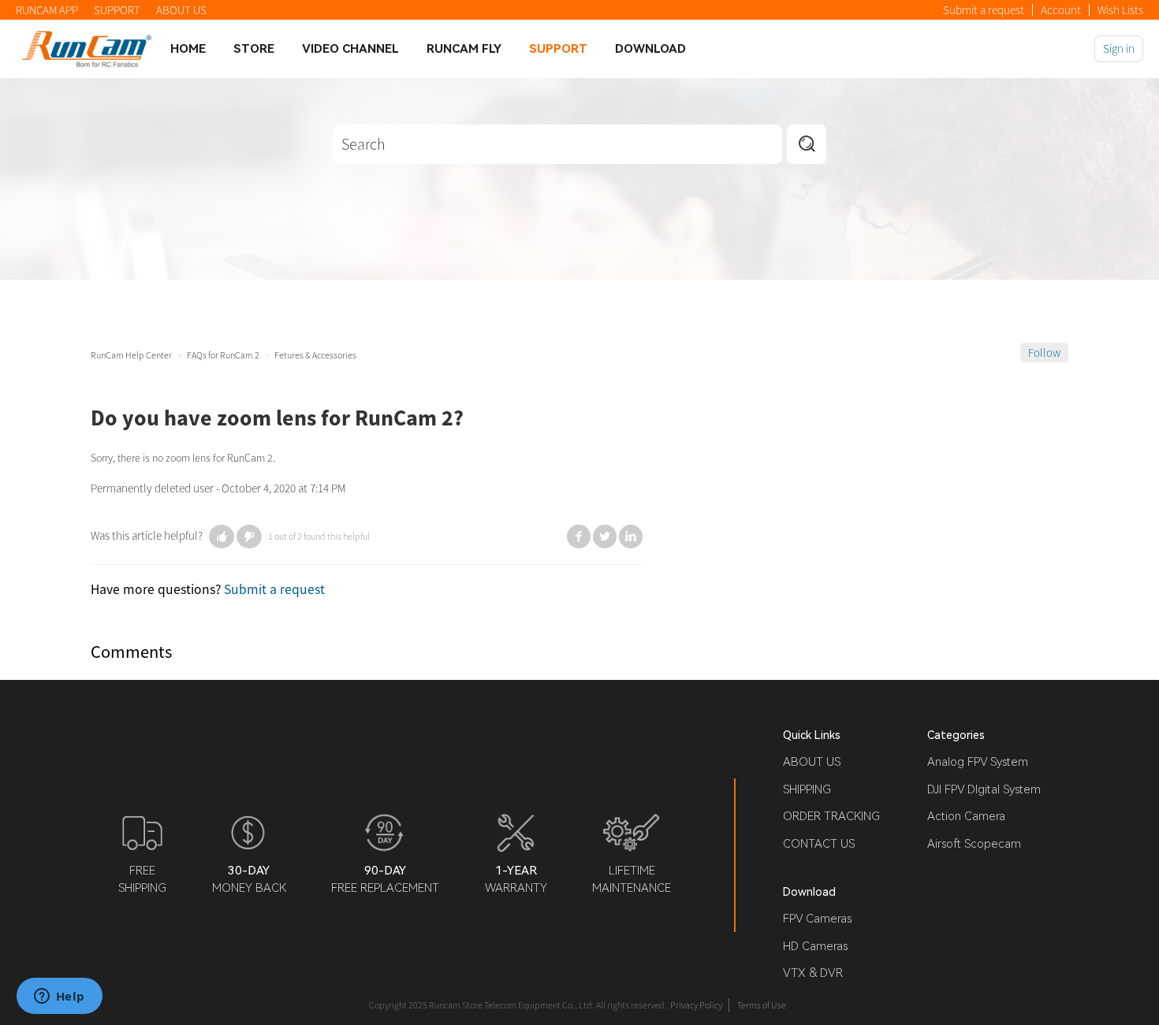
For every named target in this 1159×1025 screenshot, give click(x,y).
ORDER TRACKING (831, 816)
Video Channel (350, 49)
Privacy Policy (696, 1005)
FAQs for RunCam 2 (223, 355)
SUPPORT (117, 10)
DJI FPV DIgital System (984, 789)
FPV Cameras (817, 919)
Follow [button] (1044, 352)
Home (188, 49)
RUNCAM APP (47, 10)
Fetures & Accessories (315, 355)
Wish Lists (1120, 10)
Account (1061, 10)
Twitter (605, 536)
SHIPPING (807, 789)
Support (558, 49)
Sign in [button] (1119, 48)
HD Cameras (815, 946)
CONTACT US (819, 844)
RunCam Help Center (131, 355)
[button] (221, 536)
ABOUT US (181, 10)
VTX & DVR (813, 973)
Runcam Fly (464, 49)
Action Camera (966, 816)
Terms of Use (761, 1005)
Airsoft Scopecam (974, 844)
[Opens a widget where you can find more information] (59, 997)
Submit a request (983, 10)
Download (650, 49)
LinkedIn (631, 536)
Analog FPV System (977, 762)
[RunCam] (87, 48)
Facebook (579, 536)
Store (253, 49)
